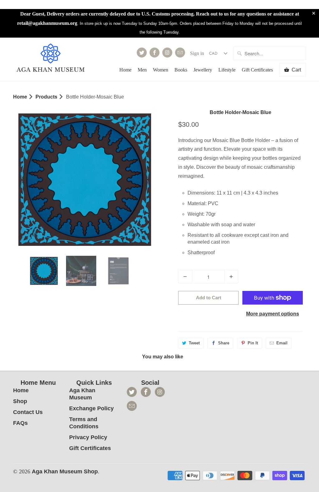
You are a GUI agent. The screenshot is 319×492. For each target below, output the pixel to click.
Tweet (194, 343)
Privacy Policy (88, 437)
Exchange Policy (91, 408)
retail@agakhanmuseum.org (47, 23)
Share (223, 343)
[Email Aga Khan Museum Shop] (180, 52)
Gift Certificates (257, 69)
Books (180, 69)
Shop (20, 401)
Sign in (197, 53)
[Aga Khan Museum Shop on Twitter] (142, 52)
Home (125, 69)
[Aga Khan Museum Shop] (50, 58)
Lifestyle (227, 69)
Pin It (253, 343)
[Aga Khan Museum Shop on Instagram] (167, 52)
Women (160, 69)
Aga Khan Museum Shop (65, 471)
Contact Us (28, 412)
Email (282, 343)
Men (142, 69)
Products (46, 96)
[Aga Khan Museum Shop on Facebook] (155, 52)
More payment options (272, 313)
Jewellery (202, 69)
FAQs (20, 423)
